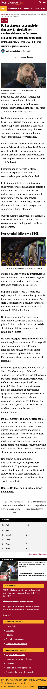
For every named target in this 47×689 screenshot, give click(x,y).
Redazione (9, 634)
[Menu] (44, 2)
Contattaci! (7, 615)
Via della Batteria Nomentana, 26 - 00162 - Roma (18, 686)
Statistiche (40, 8)
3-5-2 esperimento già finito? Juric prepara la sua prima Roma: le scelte (35, 505)
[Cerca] (40, 2)
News (3, 8)
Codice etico (10, 663)
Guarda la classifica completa (38, 554)
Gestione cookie (42, 687)
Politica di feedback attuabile (16, 643)
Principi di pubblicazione (15, 639)
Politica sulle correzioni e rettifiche (19, 659)
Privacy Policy (11, 626)
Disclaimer (10, 630)
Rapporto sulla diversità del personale (20, 672)
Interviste (28, 8)
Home (3, 14)
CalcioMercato (14, 8)
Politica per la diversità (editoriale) (18, 667)
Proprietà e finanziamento (15, 654)
